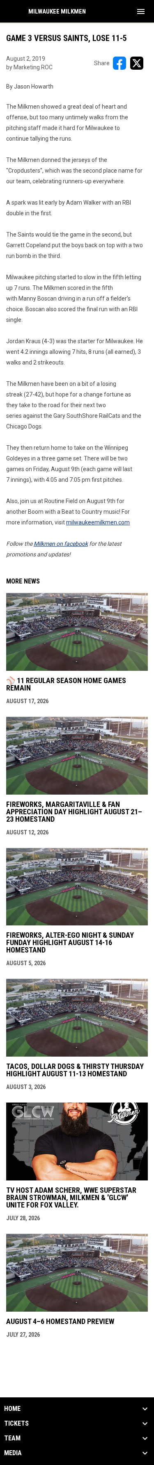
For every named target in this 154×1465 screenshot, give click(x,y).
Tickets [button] (16, 1423)
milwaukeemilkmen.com (98, 522)
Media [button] (13, 1453)
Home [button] (12, 1409)
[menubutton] (141, 11)
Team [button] (12, 1438)
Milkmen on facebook (61, 543)
